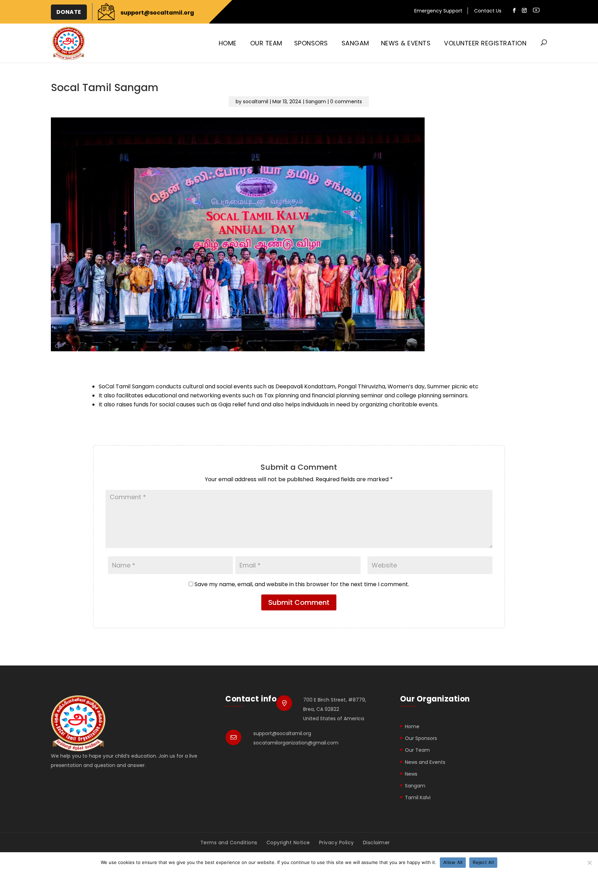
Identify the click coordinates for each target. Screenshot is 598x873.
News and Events (425, 762)
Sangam (355, 43)
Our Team (266, 43)
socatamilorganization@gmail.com (295, 742)
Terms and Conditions (228, 842)
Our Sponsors (421, 738)
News (411, 773)
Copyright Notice (288, 842)
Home (228, 43)
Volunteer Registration (485, 43)
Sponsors (311, 43)
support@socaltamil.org (282, 733)
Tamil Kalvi (418, 797)
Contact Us (487, 11)
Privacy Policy (336, 842)
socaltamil (255, 101)
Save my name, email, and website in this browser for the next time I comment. (301, 584)
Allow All (452, 862)
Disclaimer (376, 842)
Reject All (483, 862)
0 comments (346, 101)
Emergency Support (438, 11)
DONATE (68, 12)
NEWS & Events (406, 43)
